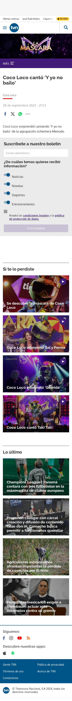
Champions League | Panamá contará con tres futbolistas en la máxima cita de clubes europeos (35, 486)
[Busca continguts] (66, 27)
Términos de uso (13, 671)
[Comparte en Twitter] (13, 114)
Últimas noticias (11, 18)
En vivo (64, 19)
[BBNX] (6, 690)
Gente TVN (9, 664)
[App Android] (14, 653)
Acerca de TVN (46, 671)
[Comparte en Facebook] (5, 114)
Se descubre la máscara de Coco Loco (35, 305)
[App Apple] (5, 653)
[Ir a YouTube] (20, 638)
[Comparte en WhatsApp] (20, 114)
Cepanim (47, 18)
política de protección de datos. (36, 217)
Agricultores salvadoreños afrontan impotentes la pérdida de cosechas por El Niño (34, 566)
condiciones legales (36, 215)
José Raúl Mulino (31, 18)
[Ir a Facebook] (4, 638)
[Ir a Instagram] (12, 638)
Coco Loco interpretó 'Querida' (33, 387)
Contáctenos (10, 678)
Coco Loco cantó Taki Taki (29, 427)
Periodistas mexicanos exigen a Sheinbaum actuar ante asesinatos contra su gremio (34, 606)
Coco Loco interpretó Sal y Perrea (36, 347)
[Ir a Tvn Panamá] (35, 27)
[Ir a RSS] (29, 638)
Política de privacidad (50, 664)
